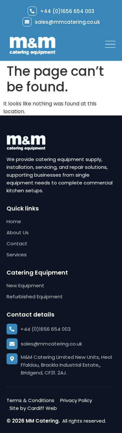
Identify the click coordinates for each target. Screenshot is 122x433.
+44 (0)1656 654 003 (67, 11)
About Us (18, 232)
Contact (17, 243)
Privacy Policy (76, 400)
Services (17, 254)
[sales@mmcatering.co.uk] (27, 21)
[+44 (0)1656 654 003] (32, 11)
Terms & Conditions (30, 400)
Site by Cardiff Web (33, 408)
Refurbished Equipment (35, 296)
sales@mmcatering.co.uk (67, 22)
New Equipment (25, 285)
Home (14, 221)
